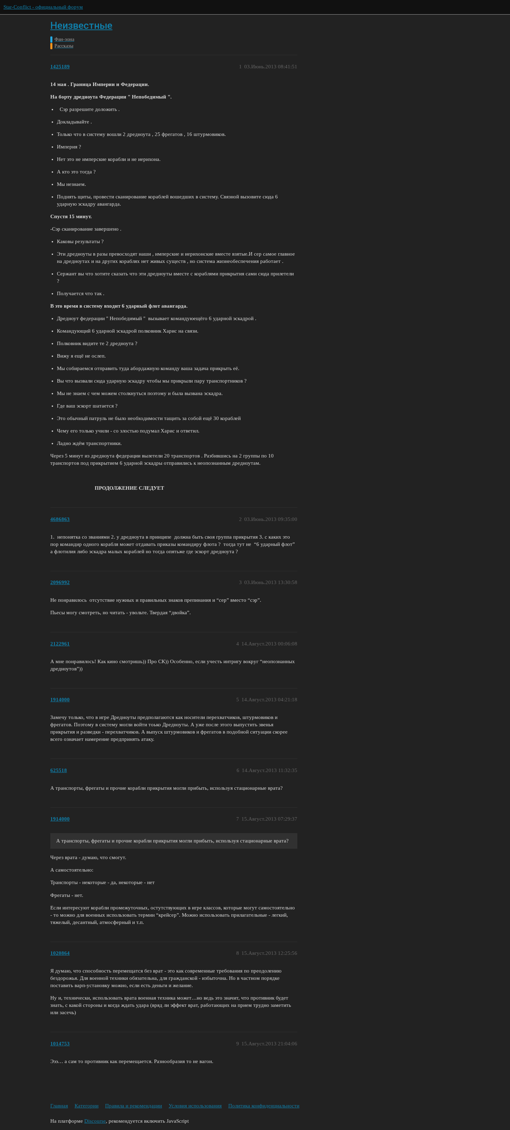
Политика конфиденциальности (263, 1105)
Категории (87, 1105)
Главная (59, 1105)
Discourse (95, 1121)
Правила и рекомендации (133, 1105)
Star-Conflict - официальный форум (43, 7)
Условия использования (195, 1105)
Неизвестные (81, 25)
